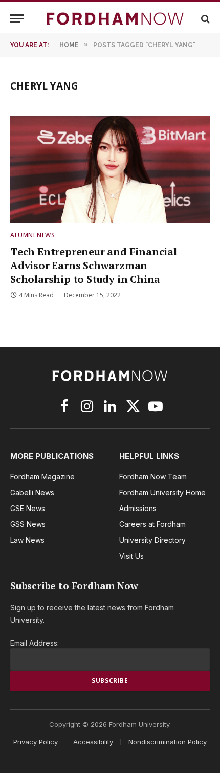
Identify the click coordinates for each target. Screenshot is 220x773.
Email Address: (34, 642)
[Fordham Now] (115, 18)
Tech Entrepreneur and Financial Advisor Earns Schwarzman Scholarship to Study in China (93, 265)
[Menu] (17, 18)
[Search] (204, 18)
